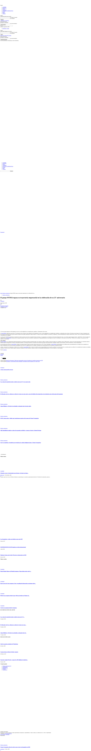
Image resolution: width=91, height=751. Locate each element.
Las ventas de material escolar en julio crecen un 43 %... (12, 617)
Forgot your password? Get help (5, 35)
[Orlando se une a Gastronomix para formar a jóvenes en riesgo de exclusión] (8, 470)
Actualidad (4, 7)
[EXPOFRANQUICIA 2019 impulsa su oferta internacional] (3, 545)
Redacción (2, 475)
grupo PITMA (3, 333)
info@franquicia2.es (8, 733)
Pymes (4, 164)
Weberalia (7, 734)
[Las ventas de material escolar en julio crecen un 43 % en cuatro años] (6, 378)
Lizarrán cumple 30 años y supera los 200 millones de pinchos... (14, 659)
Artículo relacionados (4, 369)
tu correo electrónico (13, 23)
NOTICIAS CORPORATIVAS (8, 10)
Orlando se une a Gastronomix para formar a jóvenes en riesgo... (14, 473)
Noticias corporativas (3, 379)
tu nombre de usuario (13, 17)
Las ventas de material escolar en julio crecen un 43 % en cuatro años (15, 381)
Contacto (4, 13)
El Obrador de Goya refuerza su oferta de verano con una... (13, 624)
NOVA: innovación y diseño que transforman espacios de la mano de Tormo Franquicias (19, 418)
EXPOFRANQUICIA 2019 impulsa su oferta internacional (13, 547)
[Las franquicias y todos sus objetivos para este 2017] (45, 537)
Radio (4, 12)
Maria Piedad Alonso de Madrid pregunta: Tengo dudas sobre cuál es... (15, 571)
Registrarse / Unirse (6, 28)
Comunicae (2, 301)
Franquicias (4, 163)
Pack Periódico (2, 734)
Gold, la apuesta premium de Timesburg (9, 644)
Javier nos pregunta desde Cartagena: (8, 607)
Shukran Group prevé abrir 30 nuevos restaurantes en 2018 (13, 555)
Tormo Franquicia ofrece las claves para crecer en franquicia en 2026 (15, 747)
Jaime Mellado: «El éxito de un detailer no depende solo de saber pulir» (15, 406)
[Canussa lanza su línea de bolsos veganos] (3, 649)
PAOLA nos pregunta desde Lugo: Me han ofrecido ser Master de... (14, 595)
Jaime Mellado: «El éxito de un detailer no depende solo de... (13, 632)
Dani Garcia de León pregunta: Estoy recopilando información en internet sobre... (18, 583)
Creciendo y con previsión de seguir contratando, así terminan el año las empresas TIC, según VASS (23, 361)
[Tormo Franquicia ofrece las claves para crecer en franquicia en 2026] (8, 744)
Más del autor (10, 369)
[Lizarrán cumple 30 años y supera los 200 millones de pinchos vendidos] (3, 657)
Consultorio (4, 9)
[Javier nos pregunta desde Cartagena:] (6, 604)
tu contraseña (12, 18)
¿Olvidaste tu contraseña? (4, 20)
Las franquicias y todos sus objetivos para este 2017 (11, 539)
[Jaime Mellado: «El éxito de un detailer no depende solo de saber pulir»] (6, 403)
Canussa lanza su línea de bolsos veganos (9, 651)
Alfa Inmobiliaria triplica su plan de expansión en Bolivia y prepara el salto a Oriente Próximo (20, 430)
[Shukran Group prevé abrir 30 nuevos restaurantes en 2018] (3, 553)
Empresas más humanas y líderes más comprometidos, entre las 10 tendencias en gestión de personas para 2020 (24, 360)
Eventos (4, 11)
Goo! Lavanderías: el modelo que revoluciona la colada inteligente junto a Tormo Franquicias (20, 442)
